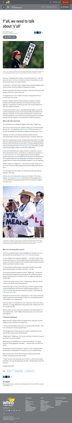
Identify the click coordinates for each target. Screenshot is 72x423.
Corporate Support (44, 405)
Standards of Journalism (45, 406)
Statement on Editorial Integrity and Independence (47, 408)
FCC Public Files (58, 400)
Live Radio (28, 402)
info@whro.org (11, 419)
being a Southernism (13, 80)
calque (29, 145)
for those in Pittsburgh (29, 129)
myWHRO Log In (29, 410)
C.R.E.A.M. (12, 292)
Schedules (28, 405)
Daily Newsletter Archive (31, 408)
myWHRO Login (57, 2)
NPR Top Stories (30, 371)
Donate (66, 2)
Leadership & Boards (44, 401)
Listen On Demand (29, 404)
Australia (40, 253)
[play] (4, 7)
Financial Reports (44, 402)
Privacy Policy (58, 402)
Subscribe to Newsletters (31, 407)
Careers (42, 404)
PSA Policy (57, 405)
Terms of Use (58, 404)
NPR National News (19, 371)
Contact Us (42, 410)
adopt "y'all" (25, 255)
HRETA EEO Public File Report (61, 401)
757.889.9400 (5, 419)
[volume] (8, 7)
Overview (42, 400)
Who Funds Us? (43, 409)
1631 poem (19, 178)
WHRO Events (28, 406)
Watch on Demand (29, 401)
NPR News (9, 371)
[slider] (10, 7)
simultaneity (22, 145)
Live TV (27, 400)
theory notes (10, 176)
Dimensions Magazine (30, 409)
